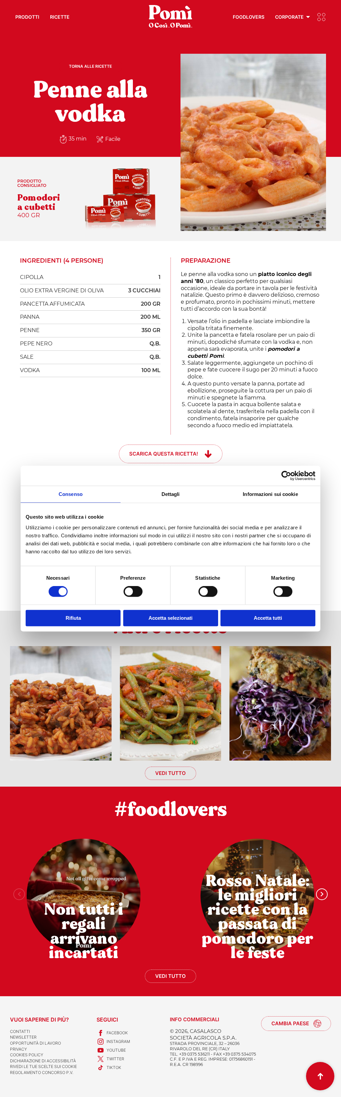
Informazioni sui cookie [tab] (270, 494)
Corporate (289, 17)
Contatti (20, 1031)
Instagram (118, 1041)
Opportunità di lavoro (35, 1043)
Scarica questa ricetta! (163, 454)
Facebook (117, 1032)
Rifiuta (73, 618)
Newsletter (23, 1037)
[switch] (133, 591)
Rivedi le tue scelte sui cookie (43, 1066)
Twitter (115, 1058)
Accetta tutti (268, 618)
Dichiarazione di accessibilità (43, 1060)
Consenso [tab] (71, 494)
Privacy (18, 1049)
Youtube (116, 1050)
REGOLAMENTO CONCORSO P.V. (41, 1072)
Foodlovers (248, 17)
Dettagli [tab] (171, 494)
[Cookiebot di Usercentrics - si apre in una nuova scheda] (286, 476)
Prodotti (27, 17)
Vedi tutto (170, 773)
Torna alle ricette (90, 66)
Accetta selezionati (170, 618)
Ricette (60, 17)
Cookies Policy (26, 1054)
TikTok (114, 1067)
